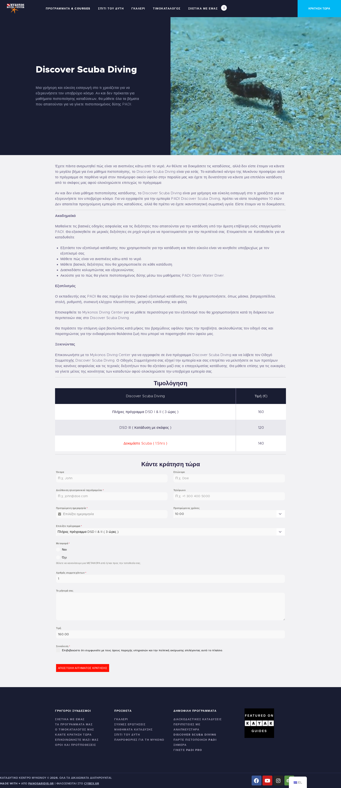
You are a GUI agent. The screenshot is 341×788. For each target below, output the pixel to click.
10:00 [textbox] (179, 514)
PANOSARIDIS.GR (41, 783)
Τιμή (58, 628)
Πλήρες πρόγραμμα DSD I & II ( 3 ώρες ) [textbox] (88, 532)
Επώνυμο (179, 472)
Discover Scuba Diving (194, 734)
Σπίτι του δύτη (127, 734)
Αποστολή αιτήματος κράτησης (82, 668)
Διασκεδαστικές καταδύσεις (197, 719)
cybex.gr (91, 783)
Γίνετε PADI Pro (187, 750)
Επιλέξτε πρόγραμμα (69, 526)
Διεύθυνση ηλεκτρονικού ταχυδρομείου (80, 490)
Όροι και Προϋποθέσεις (75, 745)
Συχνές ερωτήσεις (129, 724)
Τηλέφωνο (179, 490)
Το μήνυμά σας (64, 590)
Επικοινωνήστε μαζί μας (76, 739)
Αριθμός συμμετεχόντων (71, 572)
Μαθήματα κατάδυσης (133, 729)
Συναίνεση (63, 646)
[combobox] (229, 514)
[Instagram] (278, 780)
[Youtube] (267, 780)
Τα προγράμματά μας (74, 724)
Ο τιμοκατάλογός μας (74, 729)
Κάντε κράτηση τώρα (73, 734)
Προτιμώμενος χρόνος (186, 508)
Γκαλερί (121, 719)
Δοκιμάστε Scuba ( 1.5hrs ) (145, 443)
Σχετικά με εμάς (70, 719)
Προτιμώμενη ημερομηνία (72, 508)
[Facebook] (256, 780)
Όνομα (60, 472)
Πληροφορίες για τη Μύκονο (139, 739)
